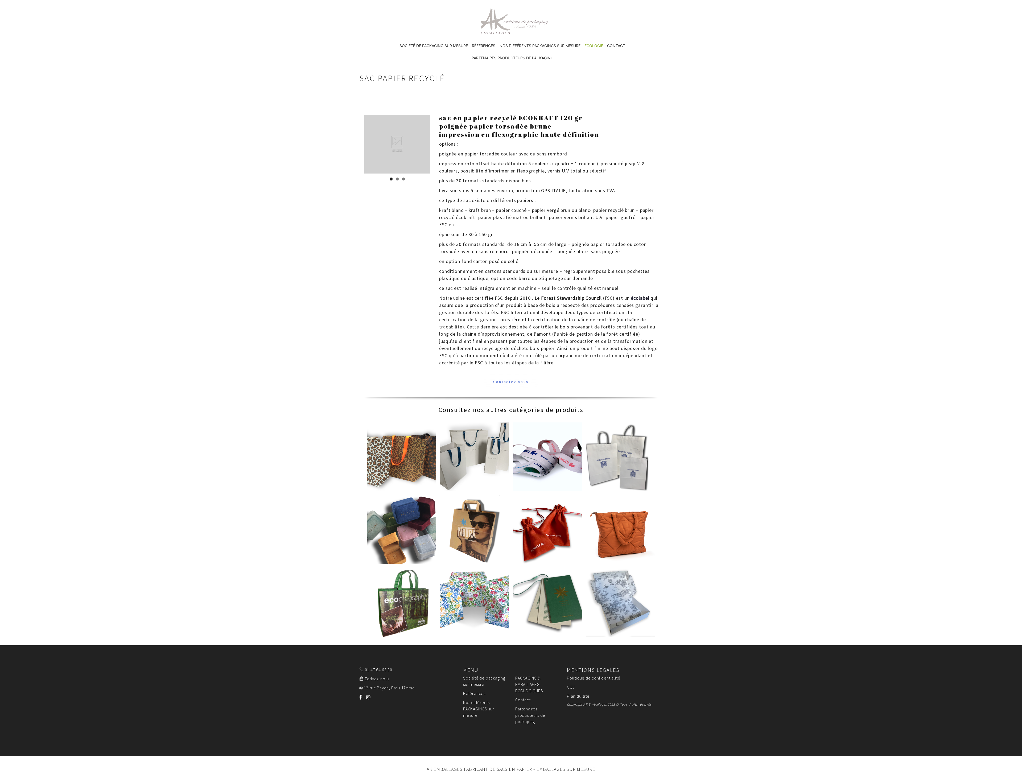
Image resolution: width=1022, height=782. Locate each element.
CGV (571, 687)
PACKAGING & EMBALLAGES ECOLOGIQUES (529, 684)
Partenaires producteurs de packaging (512, 58)
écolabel (640, 298)
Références (483, 45)
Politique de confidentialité (593, 678)
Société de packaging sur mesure (433, 45)
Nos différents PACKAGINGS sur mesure (540, 45)
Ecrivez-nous (377, 678)
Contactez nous (511, 381)
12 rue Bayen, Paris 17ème (389, 687)
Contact (616, 45)
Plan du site (578, 696)
